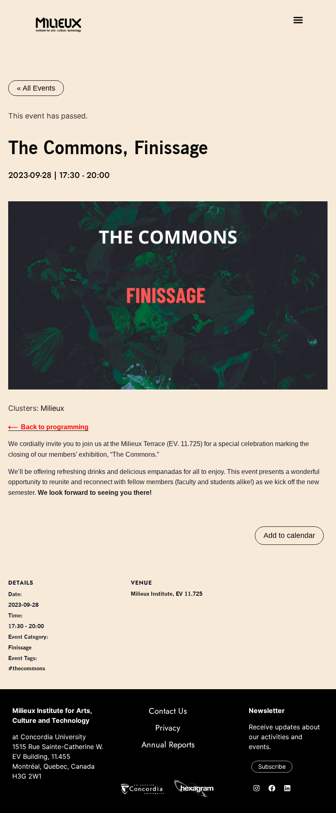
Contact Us (168, 711)
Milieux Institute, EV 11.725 (166, 593)
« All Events (36, 88)
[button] (298, 20)
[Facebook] (272, 788)
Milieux (52, 408)
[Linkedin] (287, 788)
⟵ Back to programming (48, 427)
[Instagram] (256, 788)
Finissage (20, 647)
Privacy (167, 728)
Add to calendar (289, 535)
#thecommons (26, 668)
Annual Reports (168, 745)
